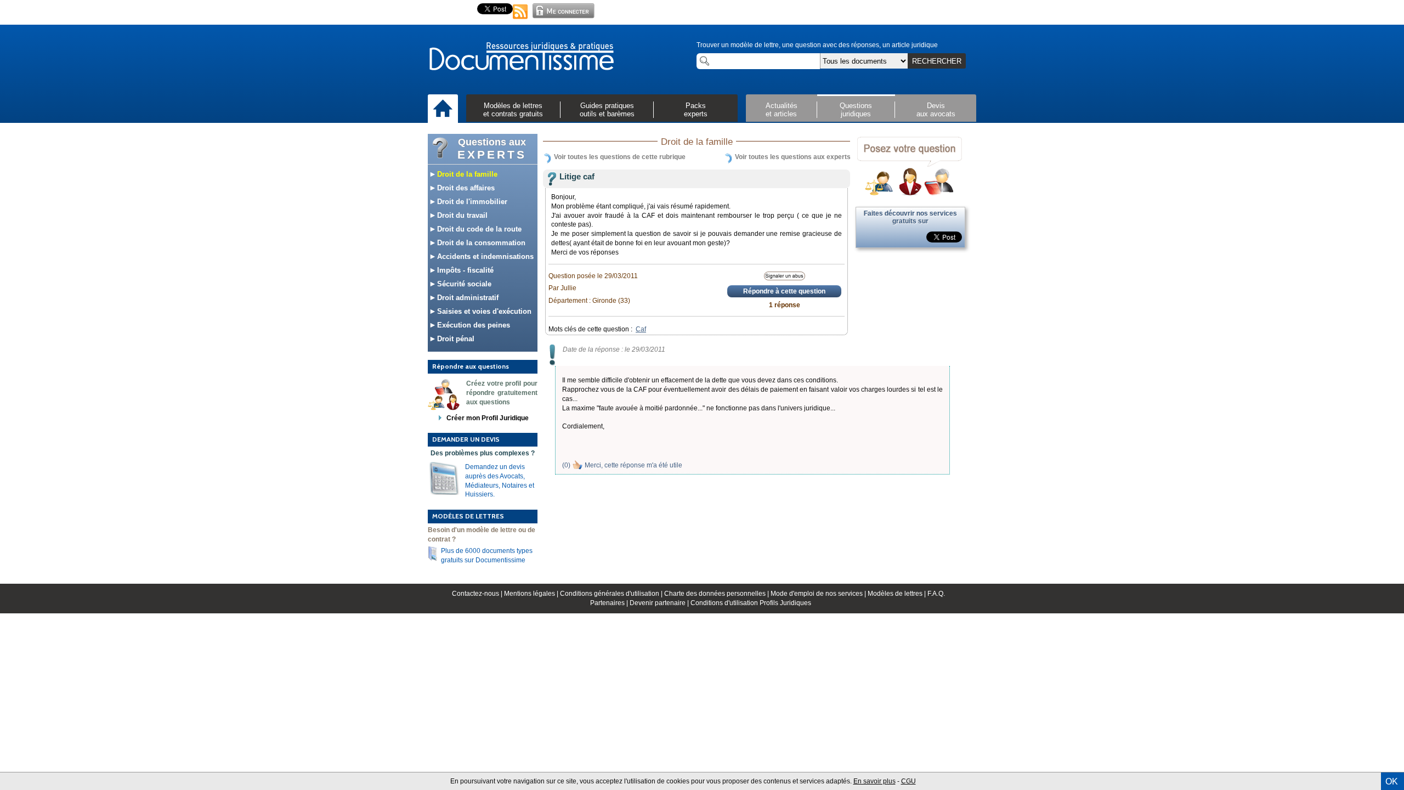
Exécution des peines (472, 325)
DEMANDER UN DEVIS (466, 439)
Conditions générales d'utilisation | (612, 593)
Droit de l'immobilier (471, 202)
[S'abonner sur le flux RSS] (520, 19)
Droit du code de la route (478, 229)
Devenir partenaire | (660, 603)
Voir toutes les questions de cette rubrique (620, 157)
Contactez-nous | (478, 593)
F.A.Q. (936, 593)
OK (1391, 781)
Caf (641, 329)
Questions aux (491, 149)
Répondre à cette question (784, 291)
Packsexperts (695, 109)
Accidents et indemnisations (484, 256)
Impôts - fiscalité (464, 270)
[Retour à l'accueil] (521, 57)
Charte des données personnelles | (717, 593)
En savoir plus (874, 781)
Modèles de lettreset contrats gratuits (513, 109)
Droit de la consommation (480, 243)
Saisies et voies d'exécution (483, 311)
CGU (908, 781)
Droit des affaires (465, 188)
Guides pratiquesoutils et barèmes (607, 109)
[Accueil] (443, 109)
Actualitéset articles (781, 109)
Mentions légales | (532, 593)
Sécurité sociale (463, 284)
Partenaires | (610, 603)
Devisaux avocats (935, 109)
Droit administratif (467, 298)
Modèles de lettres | (897, 593)
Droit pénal (454, 339)
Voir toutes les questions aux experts (793, 157)
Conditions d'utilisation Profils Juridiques (750, 603)
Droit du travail (461, 215)
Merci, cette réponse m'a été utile (633, 465)
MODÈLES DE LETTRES (468, 516)
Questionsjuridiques (856, 109)
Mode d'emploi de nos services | (819, 593)
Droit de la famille (466, 174)
